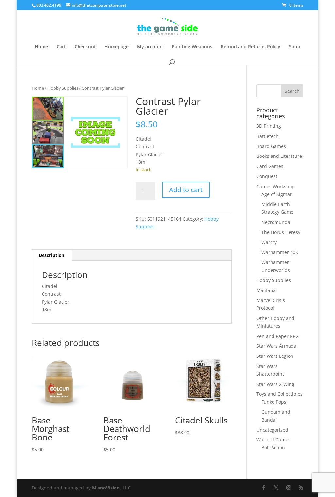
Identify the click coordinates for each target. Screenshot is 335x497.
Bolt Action (273, 447)
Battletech (267, 136)
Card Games (269, 166)
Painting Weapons (192, 47)
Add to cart (186, 189)
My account (150, 47)
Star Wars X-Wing (275, 384)
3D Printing (268, 126)
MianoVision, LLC (111, 488)
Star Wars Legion (274, 356)
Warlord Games (273, 440)
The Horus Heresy (280, 232)
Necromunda (275, 222)
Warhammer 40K (279, 252)
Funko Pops (273, 402)
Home (41, 47)
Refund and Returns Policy (250, 47)
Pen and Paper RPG (277, 336)
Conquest (266, 176)
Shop (294, 47)
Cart (61, 47)
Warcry (269, 242)
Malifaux (265, 290)
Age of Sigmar (276, 194)
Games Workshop (275, 186)
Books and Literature (279, 156)
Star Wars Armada (276, 346)
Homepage (116, 47)
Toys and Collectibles (279, 394)
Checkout (85, 47)
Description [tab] (51, 255)
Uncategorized (272, 430)
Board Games (271, 146)
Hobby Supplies (62, 88)
